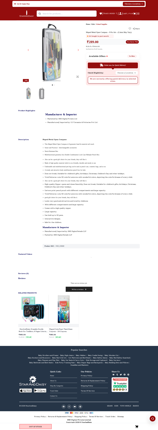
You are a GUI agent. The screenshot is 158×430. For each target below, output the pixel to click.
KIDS (116, 406)
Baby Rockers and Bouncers (39, 358)
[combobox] (66, 13)
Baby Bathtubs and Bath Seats (41, 363)
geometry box (59, 155)
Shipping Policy (87, 386)
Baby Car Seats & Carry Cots (72, 360)
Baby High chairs (67, 355)
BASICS (136, 406)
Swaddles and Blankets (79, 365)
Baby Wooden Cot (111, 355)
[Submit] (40, 13)
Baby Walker (81, 355)
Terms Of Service (88, 391)
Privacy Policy (86, 376)
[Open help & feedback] (153, 419)
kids (84, 170)
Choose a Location (133, 4)
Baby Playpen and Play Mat (48, 360)
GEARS (110, 406)
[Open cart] (137, 426)
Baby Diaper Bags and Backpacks (90, 363)
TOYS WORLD (125, 406)
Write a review (78, 289)
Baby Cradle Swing (95, 355)
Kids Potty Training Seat (65, 363)
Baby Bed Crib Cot (59, 358)
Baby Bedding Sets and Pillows (117, 363)
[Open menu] (138, 13)
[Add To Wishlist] (130, 28)
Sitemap (120, 417)
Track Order (110, 417)
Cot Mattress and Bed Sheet (79, 358)
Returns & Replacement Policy (93, 381)
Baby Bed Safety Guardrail (119, 358)
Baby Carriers (114, 360)
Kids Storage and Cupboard (96, 360)
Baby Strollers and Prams (48, 355)
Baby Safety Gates (100, 358)
